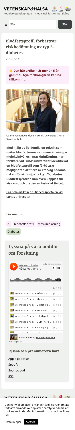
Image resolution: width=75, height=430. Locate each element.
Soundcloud (16, 370)
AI (8, 224)
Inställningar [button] (13, 421)
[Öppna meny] (6, 24)
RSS (10, 376)
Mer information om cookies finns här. (37, 412)
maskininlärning (49, 224)
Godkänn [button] (31, 421)
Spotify (13, 365)
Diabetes (13, 232)
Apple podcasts (18, 359)
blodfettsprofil (24, 224)
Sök (65, 24)
